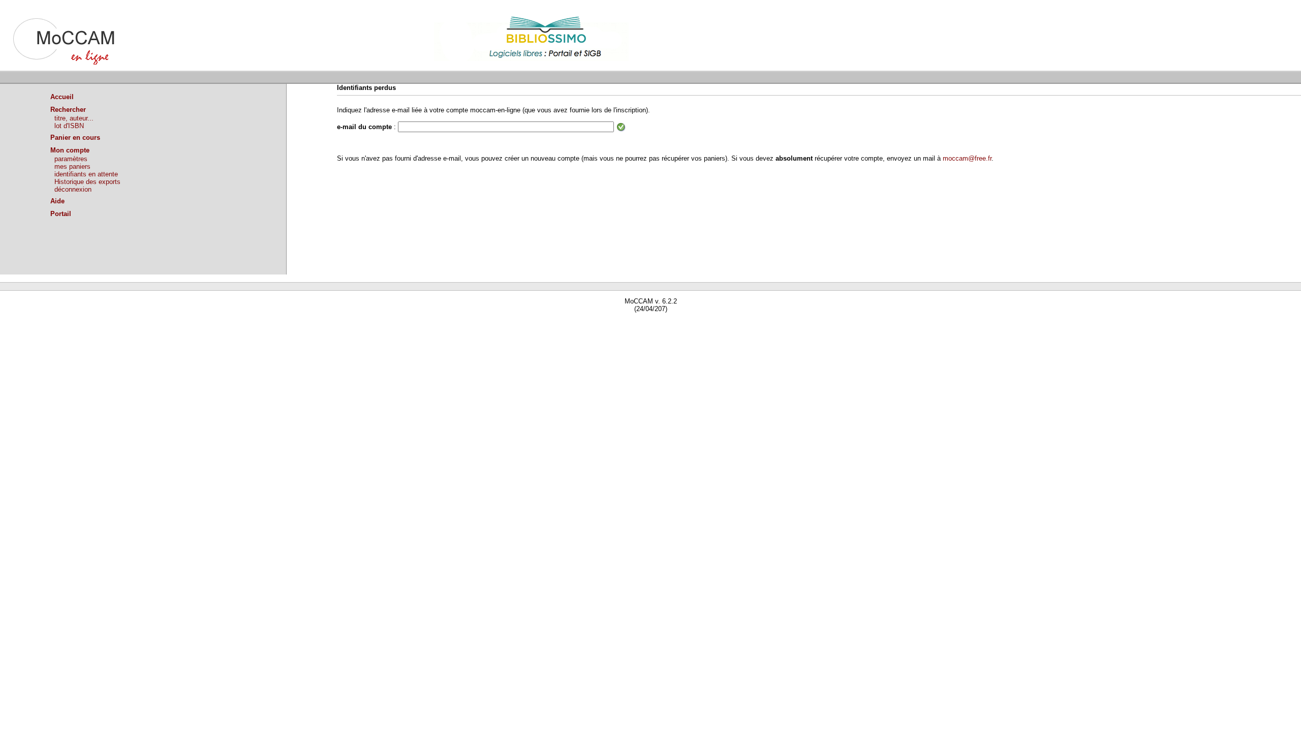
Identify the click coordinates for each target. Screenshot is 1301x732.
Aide (57, 201)
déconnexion (72, 189)
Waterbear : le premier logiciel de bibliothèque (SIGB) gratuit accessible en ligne (117, 323)
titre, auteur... (74, 118)
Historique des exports (87, 182)
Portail (60, 214)
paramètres (70, 159)
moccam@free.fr (967, 158)
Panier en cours (75, 137)
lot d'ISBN (69, 126)
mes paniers (72, 166)
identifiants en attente (86, 174)
